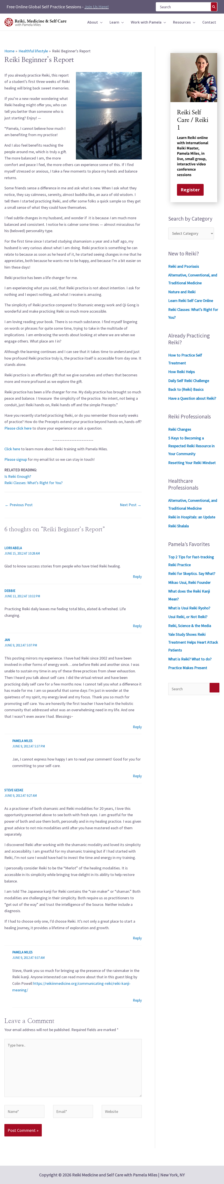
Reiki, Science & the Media (189, 625)
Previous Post (19, 504)
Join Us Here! (96, 6)
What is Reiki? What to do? (190, 658)
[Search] (214, 6)
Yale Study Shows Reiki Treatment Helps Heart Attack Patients (193, 642)
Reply (137, 576)
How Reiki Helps (181, 371)
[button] (100, 22)
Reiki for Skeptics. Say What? (191, 573)
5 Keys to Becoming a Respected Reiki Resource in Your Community (191, 445)
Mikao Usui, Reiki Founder (189, 582)
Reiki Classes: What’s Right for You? (33, 482)
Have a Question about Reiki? (192, 398)
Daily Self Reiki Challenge (188, 380)
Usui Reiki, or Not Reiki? (187, 616)
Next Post (130, 504)
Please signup (15, 459)
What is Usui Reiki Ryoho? (189, 607)
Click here (12, 448)
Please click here (18, 428)
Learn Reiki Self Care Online (190, 300)
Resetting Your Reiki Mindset (192, 462)
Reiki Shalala (178, 525)
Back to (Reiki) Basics (186, 389)
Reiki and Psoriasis (183, 266)
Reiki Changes (179, 429)
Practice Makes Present (187, 667)
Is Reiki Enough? (17, 476)
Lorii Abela (13, 548)
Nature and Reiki (182, 291)
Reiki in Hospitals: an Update (191, 516)
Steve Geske (13, 790)
